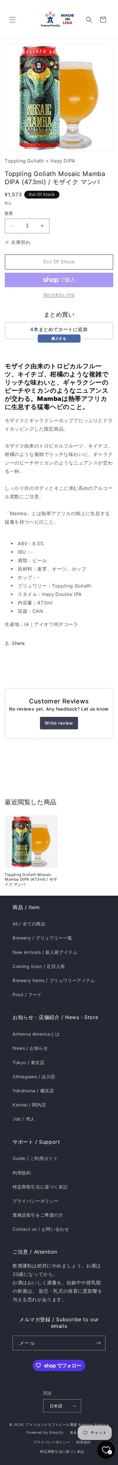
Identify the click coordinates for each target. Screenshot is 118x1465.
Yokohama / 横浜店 (33, 1090)
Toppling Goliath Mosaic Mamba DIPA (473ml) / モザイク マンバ (31, 879)
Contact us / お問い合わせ (41, 1229)
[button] (13, 20)
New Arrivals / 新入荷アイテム (45, 952)
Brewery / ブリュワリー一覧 (42, 937)
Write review (59, 723)
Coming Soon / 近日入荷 (39, 966)
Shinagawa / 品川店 (34, 1076)
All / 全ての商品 (29, 923)
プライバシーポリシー (36, 1201)
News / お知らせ (30, 1048)
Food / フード (27, 994)
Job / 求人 (24, 1118)
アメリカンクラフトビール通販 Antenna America (67, 1424)
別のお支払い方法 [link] (59, 294)
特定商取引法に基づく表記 (40, 1186)
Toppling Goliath (24, 161)
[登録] (98, 1343)
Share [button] (18, 643)
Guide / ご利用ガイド (35, 1158)
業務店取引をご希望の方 (38, 1215)
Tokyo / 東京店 (29, 1062)
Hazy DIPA (62, 161)
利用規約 (22, 1172)
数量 (9, 213)
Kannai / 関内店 (29, 1104)
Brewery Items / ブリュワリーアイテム (54, 980)
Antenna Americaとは (36, 1034)
